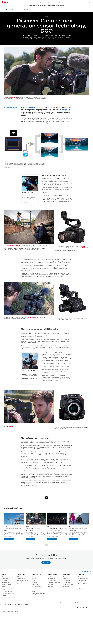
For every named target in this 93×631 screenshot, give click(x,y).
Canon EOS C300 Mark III (11, 97)
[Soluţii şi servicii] (64, 5)
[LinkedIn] (83, 607)
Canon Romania (6, 607)
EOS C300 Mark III (69, 318)
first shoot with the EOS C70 (13, 245)
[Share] (46, 497)
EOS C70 (84, 246)
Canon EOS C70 (66, 109)
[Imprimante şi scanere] (55, 5)
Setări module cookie (23, 604)
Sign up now (46, 562)
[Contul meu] (90, 2)
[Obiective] (43, 5)
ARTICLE (46, 16)
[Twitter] (86, 607)
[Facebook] (77, 607)
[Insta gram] (80, 607)
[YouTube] (89, 607)
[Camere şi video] (37, 5)
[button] (36, 545)
